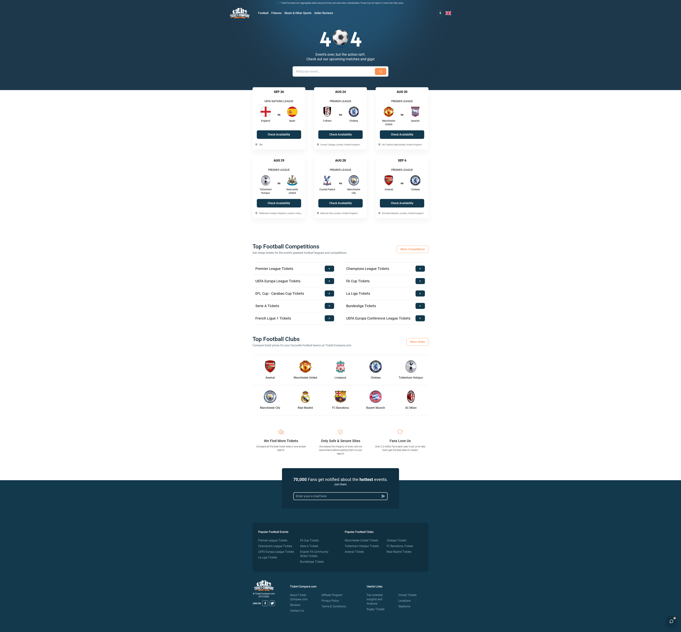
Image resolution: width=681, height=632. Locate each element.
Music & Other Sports (297, 13)
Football (263, 13)
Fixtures (276, 13)
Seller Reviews (323, 13)
